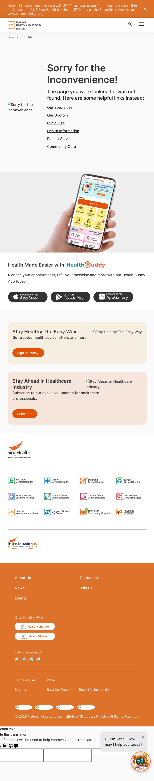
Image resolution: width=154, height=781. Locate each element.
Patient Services (60, 139)
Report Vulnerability (94, 690)
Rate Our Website (60, 690)
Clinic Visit (56, 123)
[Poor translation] (13, 746)
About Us (23, 578)
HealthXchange (38, 626)
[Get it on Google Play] (70, 297)
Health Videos (38, 636)
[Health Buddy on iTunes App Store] (28, 297)
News (20, 588)
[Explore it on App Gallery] (113, 297)
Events (21, 598)
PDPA (51, 680)
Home (11, 37)
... (21, 37)
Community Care (61, 146)
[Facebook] (17, 660)
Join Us (86, 588)
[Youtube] (39, 660)
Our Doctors (57, 115)
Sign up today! (28, 353)
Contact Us (89, 578)
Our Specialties (59, 107)
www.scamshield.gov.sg (26, 14)
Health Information (63, 131)
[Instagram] (25, 660)
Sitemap (21, 690)
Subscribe (24, 414)
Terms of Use (25, 680)
